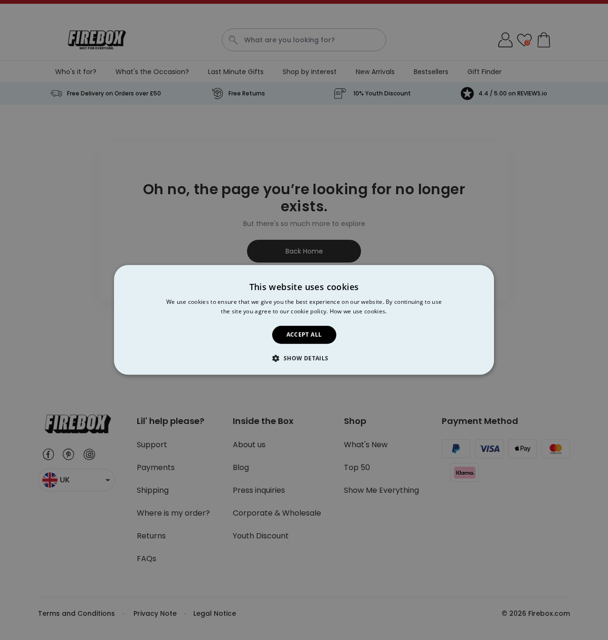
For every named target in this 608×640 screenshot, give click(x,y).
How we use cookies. (358, 312)
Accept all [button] (304, 334)
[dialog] (304, 320)
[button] (303, 358)
